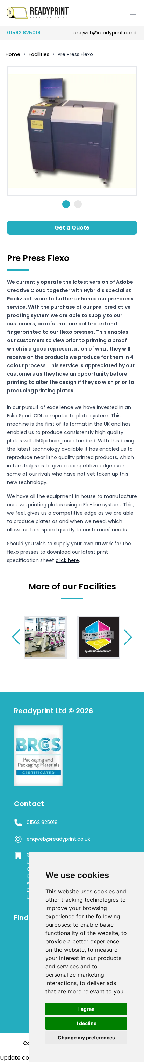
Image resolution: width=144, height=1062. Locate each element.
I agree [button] (86, 1009)
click (62, 560)
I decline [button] (86, 1023)
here (73, 560)
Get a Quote (72, 228)
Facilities (39, 54)
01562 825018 (24, 32)
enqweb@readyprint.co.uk (105, 32)
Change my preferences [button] (86, 1037)
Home (13, 54)
